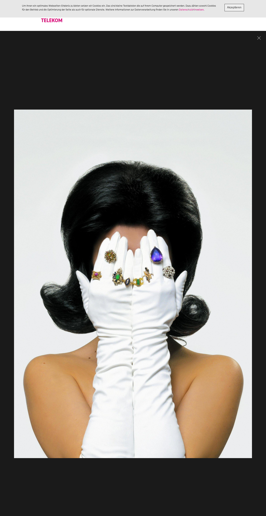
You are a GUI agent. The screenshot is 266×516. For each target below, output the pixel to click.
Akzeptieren (234, 7)
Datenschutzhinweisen (191, 9)
